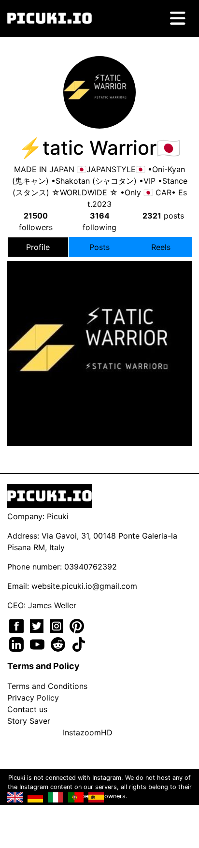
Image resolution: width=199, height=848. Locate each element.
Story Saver (28, 721)
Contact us (27, 709)
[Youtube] (38, 643)
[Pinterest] (77, 625)
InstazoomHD (88, 732)
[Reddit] (59, 643)
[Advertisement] (99, 318)
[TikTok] (79, 643)
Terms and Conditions (47, 686)
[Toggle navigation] (178, 18)
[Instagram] (58, 625)
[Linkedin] (17, 643)
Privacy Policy (33, 697)
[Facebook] (17, 625)
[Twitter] (38, 625)
